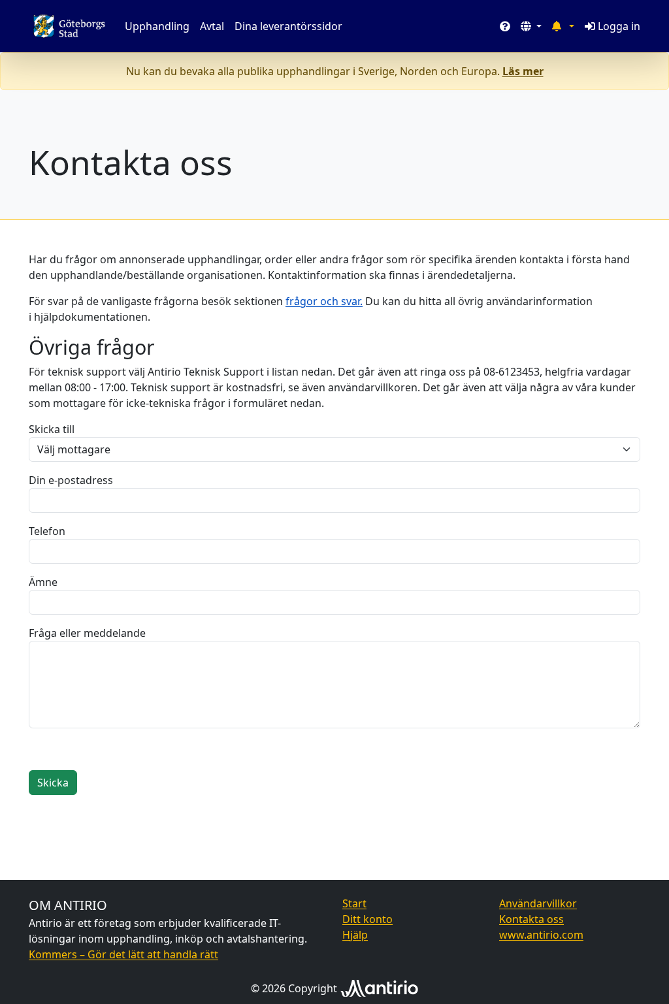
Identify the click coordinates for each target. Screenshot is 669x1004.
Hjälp (355, 935)
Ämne (43, 582)
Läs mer (523, 71)
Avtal (212, 26)
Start (354, 903)
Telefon (47, 531)
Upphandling (157, 26)
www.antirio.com (541, 935)
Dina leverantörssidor (288, 26)
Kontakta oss (531, 919)
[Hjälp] (505, 26)
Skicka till (51, 429)
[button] (531, 26)
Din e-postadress (71, 480)
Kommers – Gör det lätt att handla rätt (123, 954)
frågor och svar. (324, 301)
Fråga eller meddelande (87, 633)
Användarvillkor (538, 903)
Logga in (619, 26)
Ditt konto (367, 919)
